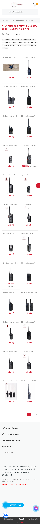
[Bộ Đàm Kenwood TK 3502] (29, 332)
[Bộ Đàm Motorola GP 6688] (11, 391)
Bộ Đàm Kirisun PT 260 (11, 175)
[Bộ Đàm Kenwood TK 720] (11, 214)
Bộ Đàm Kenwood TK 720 (12, 204)
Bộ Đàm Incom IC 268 (29, 292)
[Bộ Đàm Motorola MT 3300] (11, 332)
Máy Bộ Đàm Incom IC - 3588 (13, 57)
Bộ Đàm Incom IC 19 (10, 263)
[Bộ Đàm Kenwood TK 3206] (29, 185)
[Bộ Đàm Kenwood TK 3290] (29, 214)
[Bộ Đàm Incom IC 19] (11, 273)
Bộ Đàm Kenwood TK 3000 (12, 145)
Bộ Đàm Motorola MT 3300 (12, 322)
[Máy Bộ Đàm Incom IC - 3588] (11, 67)
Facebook (9, 452)
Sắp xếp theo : (7, 34)
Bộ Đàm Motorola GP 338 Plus (14, 116)
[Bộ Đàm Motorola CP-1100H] (29, 67)
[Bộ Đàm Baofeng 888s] (29, 155)
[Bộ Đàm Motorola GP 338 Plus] (11, 126)
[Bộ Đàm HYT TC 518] (11, 243)
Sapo (21, 522)
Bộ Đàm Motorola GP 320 (12, 292)
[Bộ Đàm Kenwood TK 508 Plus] (29, 273)
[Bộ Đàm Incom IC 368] (29, 391)
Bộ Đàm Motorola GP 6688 (12, 381)
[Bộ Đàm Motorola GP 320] (11, 302)
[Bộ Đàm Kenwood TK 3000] (11, 155)
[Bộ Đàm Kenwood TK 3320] (29, 126)
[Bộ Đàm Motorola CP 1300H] (29, 361)
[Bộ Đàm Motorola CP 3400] (29, 243)
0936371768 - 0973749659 (18, 484)
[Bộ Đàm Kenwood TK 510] (11, 361)
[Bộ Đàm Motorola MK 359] (29, 96)
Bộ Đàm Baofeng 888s (29, 145)
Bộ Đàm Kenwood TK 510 (12, 351)
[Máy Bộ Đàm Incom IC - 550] (11, 96)
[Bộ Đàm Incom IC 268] (29, 302)
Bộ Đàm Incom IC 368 (29, 381)
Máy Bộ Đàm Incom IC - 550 (13, 86)
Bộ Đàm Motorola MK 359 (30, 86)
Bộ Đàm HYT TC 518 (10, 234)
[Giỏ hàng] (35, 5)
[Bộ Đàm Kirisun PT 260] (11, 185)
